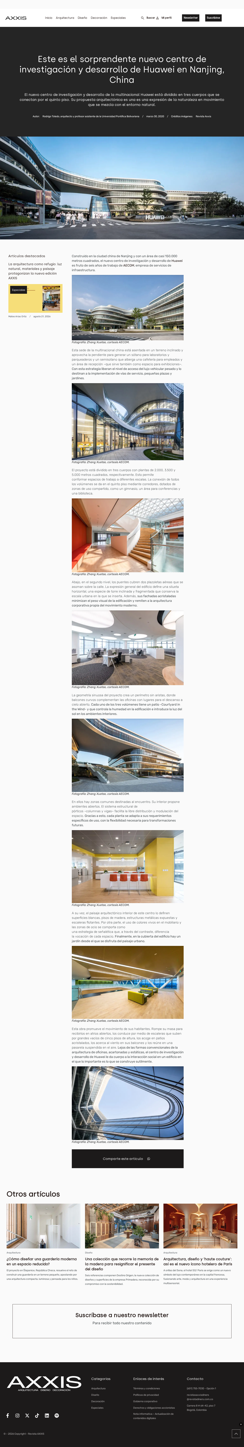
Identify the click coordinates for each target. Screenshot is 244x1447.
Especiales (118, 18)
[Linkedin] (49, 1417)
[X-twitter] (29, 1417)
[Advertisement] (218, 307)
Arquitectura (65, 18)
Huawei (177, 261)
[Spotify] (58, 1417)
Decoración (99, 18)
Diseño (82, 18)
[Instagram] (19, 1417)
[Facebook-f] (9, 1417)
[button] (149, 1159)
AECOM (128, 265)
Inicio (48, 18)
